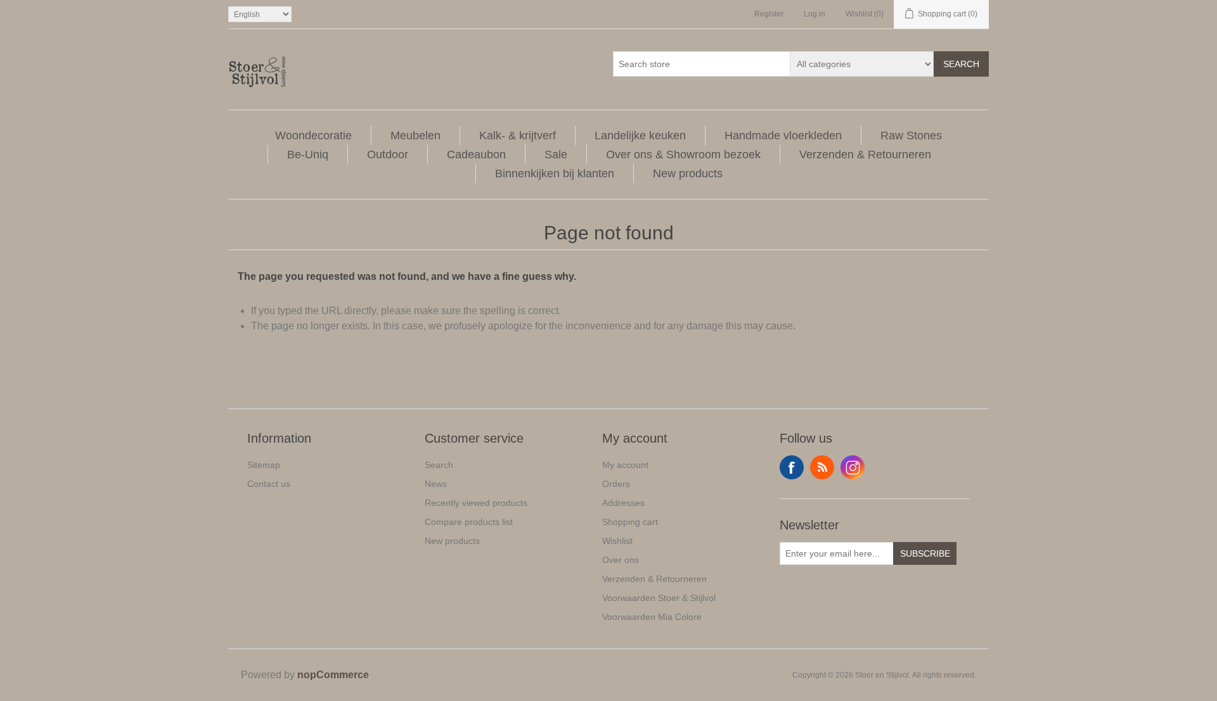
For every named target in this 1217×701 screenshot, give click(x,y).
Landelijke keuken (640, 135)
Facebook (792, 467)
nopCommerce (333, 674)
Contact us (268, 484)
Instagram (852, 467)
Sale (555, 154)
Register (768, 13)
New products (688, 173)
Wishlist (617, 541)
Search (961, 64)
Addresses (623, 503)
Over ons (620, 560)
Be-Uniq (307, 154)
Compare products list (469, 522)
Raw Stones (911, 135)
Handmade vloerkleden (783, 135)
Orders (616, 484)
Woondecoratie (313, 135)
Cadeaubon (476, 154)
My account (625, 465)
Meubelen (415, 135)
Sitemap (263, 465)
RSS (822, 467)
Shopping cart (630, 522)
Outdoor (387, 154)
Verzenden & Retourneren (865, 154)
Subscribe (925, 553)
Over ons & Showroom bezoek (683, 154)
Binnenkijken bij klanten (554, 173)
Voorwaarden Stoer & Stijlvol (659, 598)
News (436, 484)
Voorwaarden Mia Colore (652, 617)
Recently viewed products (476, 503)
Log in (814, 13)
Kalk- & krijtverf (517, 135)
